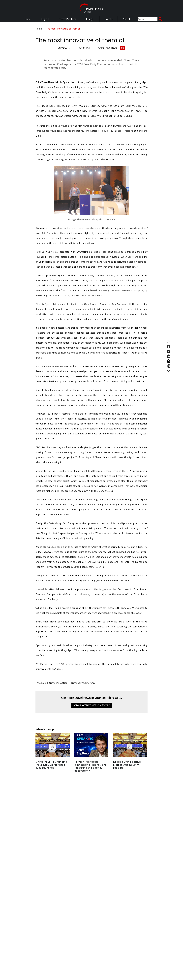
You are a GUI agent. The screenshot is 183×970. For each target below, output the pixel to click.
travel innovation (58, 682)
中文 (122, 48)
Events (109, 19)
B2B (44, 682)
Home (27, 19)
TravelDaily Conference (83, 682)
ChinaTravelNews (107, 47)
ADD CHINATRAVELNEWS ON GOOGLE (91, 705)
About (126, 19)
